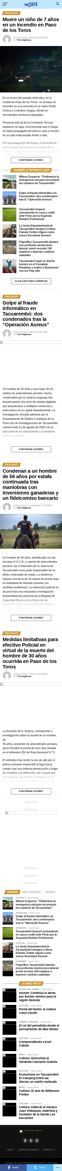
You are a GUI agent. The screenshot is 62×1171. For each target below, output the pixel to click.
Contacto (49, 1150)
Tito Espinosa (24, 40)
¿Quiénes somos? (28, 1150)
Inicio (10, 1150)
